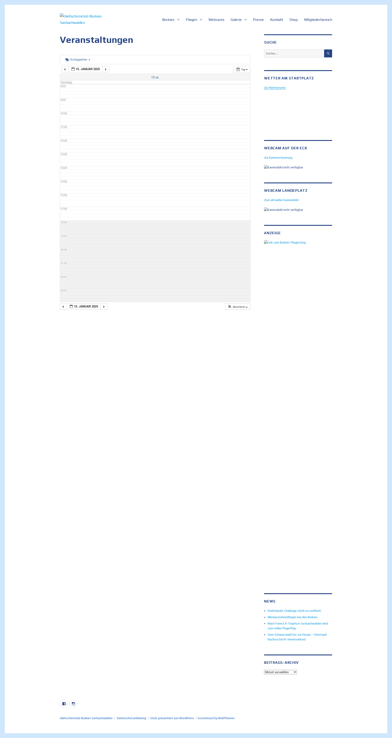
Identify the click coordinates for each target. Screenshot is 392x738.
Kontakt (276, 19)
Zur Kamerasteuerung (278, 157)
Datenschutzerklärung (131, 718)
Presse (258, 19)
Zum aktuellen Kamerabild (281, 200)
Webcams (216, 19)
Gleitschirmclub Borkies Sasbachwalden (86, 718)
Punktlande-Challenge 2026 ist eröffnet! (294, 611)
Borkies (168, 19)
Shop (293, 19)
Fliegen (191, 19)
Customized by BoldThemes (216, 718)
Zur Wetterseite (275, 87)
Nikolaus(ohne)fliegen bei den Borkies (293, 617)
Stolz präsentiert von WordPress (172, 718)
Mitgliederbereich (318, 19)
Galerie (236, 19)
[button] (237, 307)
